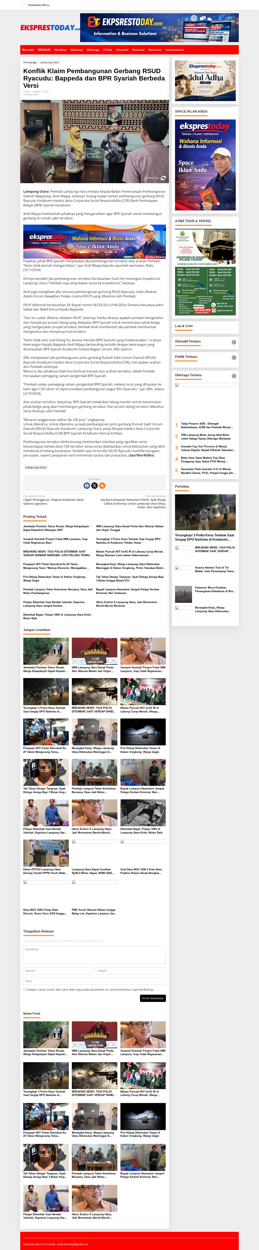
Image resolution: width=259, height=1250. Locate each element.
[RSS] (102, 485)
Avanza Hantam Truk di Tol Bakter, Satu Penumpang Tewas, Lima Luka (215, 569)
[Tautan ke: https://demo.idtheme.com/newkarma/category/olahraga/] (233, 376)
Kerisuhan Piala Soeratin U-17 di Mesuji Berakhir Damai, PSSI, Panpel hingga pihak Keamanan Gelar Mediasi (208, 471)
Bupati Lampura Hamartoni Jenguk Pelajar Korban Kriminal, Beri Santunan (127, 591)
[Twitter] (94, 485)
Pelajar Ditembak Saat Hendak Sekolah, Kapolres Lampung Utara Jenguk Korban (54, 604)
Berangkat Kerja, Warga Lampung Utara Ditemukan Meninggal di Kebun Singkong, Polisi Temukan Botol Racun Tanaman (129, 566)
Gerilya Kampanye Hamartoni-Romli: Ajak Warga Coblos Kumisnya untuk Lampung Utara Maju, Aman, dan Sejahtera (133, 501)
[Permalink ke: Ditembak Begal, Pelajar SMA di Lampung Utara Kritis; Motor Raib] (143, 812)
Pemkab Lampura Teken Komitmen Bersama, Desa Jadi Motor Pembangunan (58, 591)
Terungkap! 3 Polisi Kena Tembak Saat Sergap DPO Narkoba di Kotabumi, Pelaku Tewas (128, 541)
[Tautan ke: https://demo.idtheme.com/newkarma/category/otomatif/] (233, 342)
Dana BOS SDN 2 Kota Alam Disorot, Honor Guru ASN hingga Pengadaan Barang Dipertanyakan (44, 911)
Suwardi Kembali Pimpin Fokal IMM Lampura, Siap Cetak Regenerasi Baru (55, 541)
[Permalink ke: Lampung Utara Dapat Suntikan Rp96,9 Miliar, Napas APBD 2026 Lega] (94, 853)
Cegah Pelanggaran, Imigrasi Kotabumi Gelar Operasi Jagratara (53, 499)
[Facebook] (87, 485)
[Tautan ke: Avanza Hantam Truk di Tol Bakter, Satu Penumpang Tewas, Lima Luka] (183, 574)
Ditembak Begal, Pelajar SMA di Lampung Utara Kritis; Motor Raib (57, 616)
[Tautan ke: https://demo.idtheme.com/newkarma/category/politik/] (233, 357)
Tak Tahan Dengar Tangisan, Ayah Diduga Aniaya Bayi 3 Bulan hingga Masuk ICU (130, 578)
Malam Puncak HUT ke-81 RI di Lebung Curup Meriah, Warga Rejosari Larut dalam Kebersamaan (129, 553)
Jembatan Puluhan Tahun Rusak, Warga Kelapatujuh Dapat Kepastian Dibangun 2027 (56, 528)
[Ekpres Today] (50, 27)
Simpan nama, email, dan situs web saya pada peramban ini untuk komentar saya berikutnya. (90, 989)
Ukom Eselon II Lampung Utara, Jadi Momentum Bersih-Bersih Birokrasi (126, 604)
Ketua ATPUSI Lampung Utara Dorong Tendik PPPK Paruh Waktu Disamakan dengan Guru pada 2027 (45, 871)
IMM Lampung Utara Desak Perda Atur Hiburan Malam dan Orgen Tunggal (130, 528)
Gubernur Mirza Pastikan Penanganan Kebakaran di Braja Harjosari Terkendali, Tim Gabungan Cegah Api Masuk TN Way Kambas (215, 589)
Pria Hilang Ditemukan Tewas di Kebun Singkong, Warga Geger (54, 578)
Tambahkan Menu (38, 5)
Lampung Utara (30, 94)
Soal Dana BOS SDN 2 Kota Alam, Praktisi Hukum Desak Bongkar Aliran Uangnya (141, 871)
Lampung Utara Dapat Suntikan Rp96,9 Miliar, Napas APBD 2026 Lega (92, 871)
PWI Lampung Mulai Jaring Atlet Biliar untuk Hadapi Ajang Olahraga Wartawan (206, 437)
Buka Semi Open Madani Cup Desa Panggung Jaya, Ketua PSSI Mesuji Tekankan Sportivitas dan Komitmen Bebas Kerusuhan (208, 460)
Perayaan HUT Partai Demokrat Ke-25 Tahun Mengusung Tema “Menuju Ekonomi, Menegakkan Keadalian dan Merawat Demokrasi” (54, 566)
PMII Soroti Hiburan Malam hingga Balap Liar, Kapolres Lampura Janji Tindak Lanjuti (94, 911)
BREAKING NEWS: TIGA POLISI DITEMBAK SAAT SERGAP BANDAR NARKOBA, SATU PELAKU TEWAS (56, 553)
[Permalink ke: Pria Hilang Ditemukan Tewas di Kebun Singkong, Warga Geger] (143, 731)
